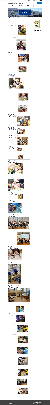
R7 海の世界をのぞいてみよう (12, 161)
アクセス (35, 402)
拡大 (32, 0)
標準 (33, 0)
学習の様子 (18, 17)
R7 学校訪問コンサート (11, 215)
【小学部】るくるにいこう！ (11, 324)
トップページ (9, 17)
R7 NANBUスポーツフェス (11, 262)
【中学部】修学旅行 (10, 314)
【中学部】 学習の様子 (11, 335)
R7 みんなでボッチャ (10, 193)
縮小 (35, 0)
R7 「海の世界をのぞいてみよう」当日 (13, 115)
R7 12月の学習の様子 (10, 24)
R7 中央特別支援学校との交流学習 (12, 75)
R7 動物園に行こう (10, 247)
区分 (15, 17)
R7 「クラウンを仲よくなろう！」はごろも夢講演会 (14, 128)
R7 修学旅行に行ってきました (12, 38)
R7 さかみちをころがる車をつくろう (12, 177)
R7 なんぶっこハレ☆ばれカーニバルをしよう (13, 147)
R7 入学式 (9, 286)
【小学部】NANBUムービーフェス (12, 305)
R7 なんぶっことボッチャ (11, 136)
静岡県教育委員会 (38, 402)
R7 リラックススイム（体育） (12, 201)
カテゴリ (13, 17)
